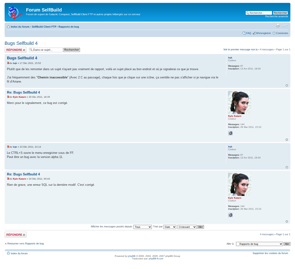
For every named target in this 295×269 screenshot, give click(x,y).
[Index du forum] (16, 12)
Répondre (10, 48)
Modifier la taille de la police (284, 26)
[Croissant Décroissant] (190, 226)
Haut (287, 85)
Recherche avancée (276, 16)
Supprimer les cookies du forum (270, 253)
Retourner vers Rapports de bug (25, 243)
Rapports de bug (69, 26)
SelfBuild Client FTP (44, 26)
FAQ (248, 33)
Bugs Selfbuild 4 (21, 43)
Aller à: (230, 243)
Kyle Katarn (19, 97)
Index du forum (20, 26)
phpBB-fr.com (156, 258)
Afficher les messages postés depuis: (112, 226)
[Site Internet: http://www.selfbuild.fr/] (230, 133)
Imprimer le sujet (277, 26)
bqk (15, 63)
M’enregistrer (263, 33)
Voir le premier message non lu (240, 49)
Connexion (282, 33)
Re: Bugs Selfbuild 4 (23, 92)
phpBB (132, 256)
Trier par (158, 226)
